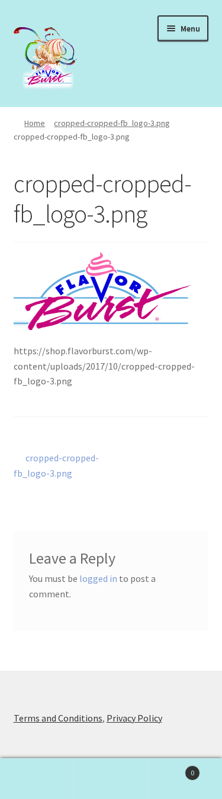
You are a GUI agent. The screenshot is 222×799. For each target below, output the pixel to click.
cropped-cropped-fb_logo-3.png (112, 123)
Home (34, 123)
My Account (37, 779)
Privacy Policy (134, 718)
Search (111, 779)
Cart (171, 768)
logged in (98, 578)
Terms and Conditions (58, 718)
